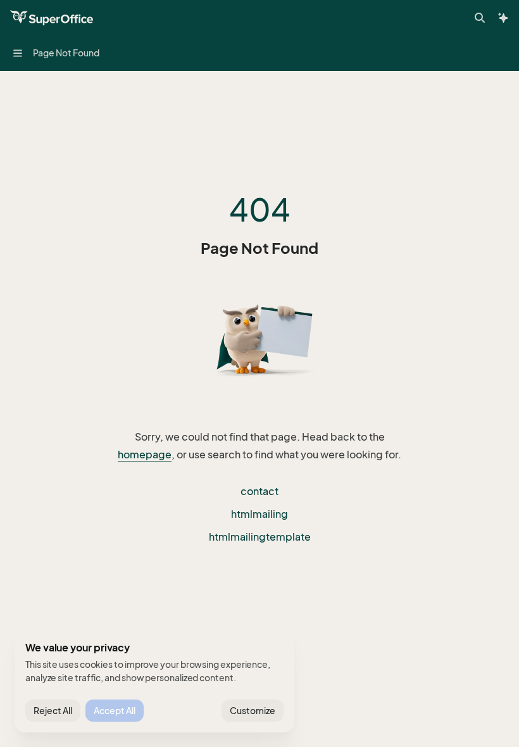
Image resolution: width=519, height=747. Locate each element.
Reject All (53, 710)
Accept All (114, 710)
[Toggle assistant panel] (503, 17)
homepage (145, 454)
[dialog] (154, 681)
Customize (252, 710)
